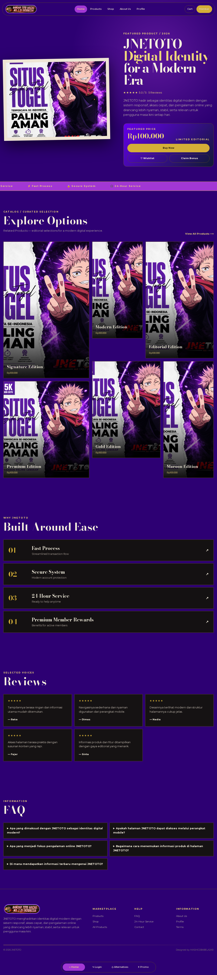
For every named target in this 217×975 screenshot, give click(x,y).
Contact (139, 927)
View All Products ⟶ (199, 233)
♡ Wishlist (147, 158)
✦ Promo (143, 966)
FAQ (137, 916)
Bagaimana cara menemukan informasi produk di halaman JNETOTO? (158, 848)
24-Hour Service (143, 921)
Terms (180, 927)
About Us (125, 8)
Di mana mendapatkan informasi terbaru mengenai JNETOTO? (56, 864)
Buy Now (168, 147)
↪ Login (97, 966)
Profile (141, 8)
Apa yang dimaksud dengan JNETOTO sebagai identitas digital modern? (55, 830)
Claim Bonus (189, 158)
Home (81, 8)
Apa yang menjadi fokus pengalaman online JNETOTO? (51, 846)
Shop (110, 8)
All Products (100, 927)
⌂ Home (74, 966)
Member (204, 8)
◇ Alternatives (120, 966)
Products (96, 8)
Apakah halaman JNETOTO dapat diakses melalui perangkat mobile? (159, 830)
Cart (189, 8)
